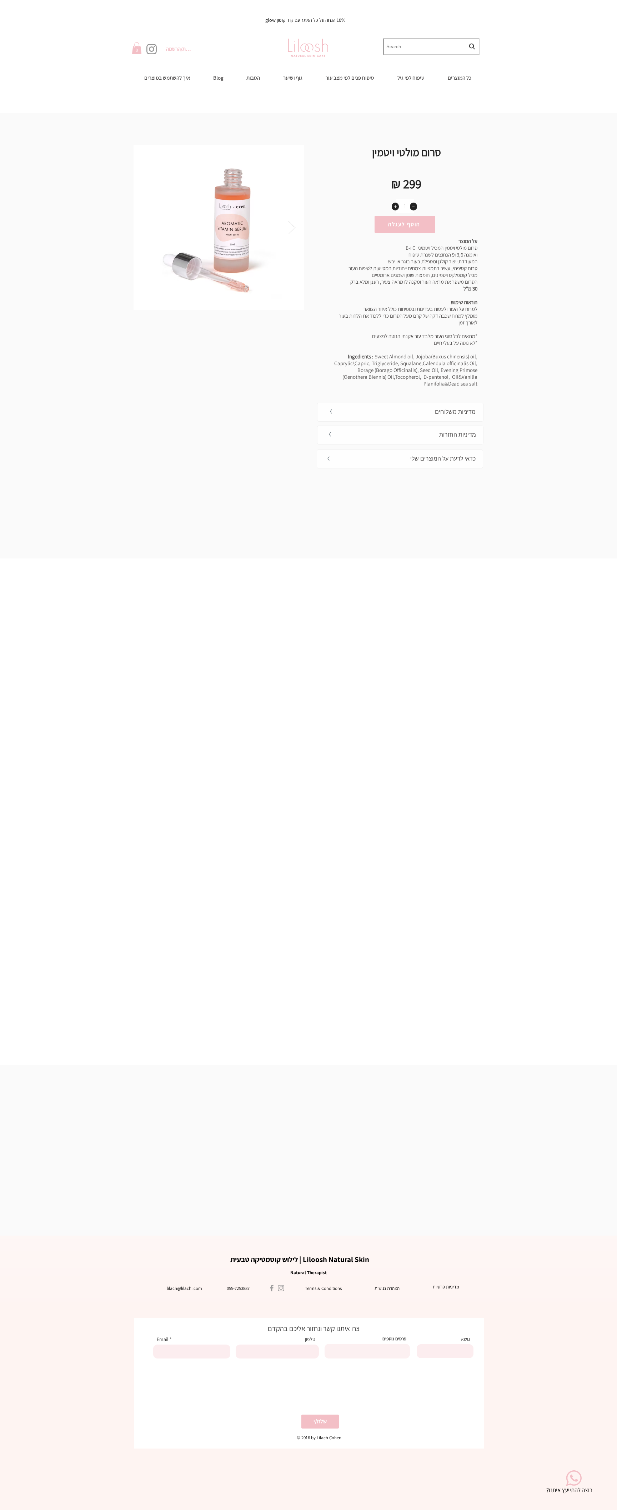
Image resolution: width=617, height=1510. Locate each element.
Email (163, 1339)
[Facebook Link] (271, 1288)
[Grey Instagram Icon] (281, 1288)
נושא (465, 1338)
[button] (137, 48)
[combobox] (431, 47)
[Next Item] (292, 227)
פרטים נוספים (394, 1338)
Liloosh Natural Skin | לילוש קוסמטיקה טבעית (299, 1259)
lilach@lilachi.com (184, 1288)
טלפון (310, 1339)
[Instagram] (152, 49)
